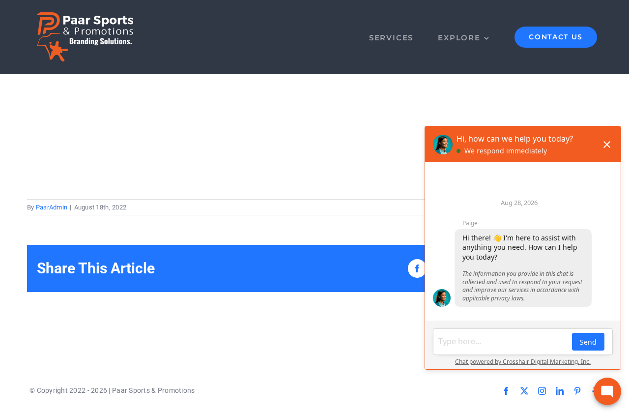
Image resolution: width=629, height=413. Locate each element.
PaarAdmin (51, 207)
